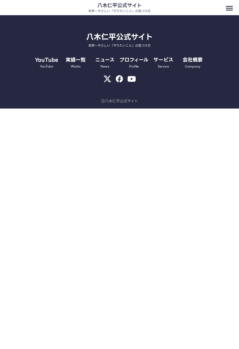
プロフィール (134, 62)
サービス (163, 62)
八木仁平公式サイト (119, 5)
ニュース (105, 62)
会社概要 (193, 62)
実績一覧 (76, 62)
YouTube (46, 62)
